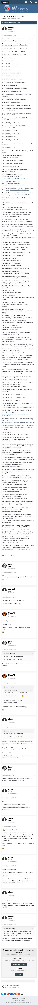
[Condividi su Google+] (8, 994)
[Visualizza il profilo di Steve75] (4, 614)
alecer (10, 719)
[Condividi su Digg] (10, 994)
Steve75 (11, 612)
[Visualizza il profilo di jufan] (4, 565)
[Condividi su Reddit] (16, 994)
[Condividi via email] (22, 994)
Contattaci (24, 999)
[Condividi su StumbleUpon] (19, 994)
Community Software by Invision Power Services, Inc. (19, 1002)
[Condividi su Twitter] (2, 994)
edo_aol (11, 589)
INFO (10, 809)
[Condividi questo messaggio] (34, 35)
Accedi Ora (19, 974)
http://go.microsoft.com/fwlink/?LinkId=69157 (13, 178)
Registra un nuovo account (19, 964)
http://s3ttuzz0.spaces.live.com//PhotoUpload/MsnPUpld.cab (17, 407)
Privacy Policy (15, 999)
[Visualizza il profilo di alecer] (4, 720)
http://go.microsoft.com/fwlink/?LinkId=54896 (13, 185)
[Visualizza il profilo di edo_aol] (4, 590)
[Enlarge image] (3, 579)
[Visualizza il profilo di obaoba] (4, 29)
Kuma (10, 789)
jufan (10, 564)
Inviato (9, 35)
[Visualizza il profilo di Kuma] (4, 791)
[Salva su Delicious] (13, 994)
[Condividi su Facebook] (5, 994)
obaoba (8, 18)
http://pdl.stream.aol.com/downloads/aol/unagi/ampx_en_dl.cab (18, 422)
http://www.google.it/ (11, 171)
